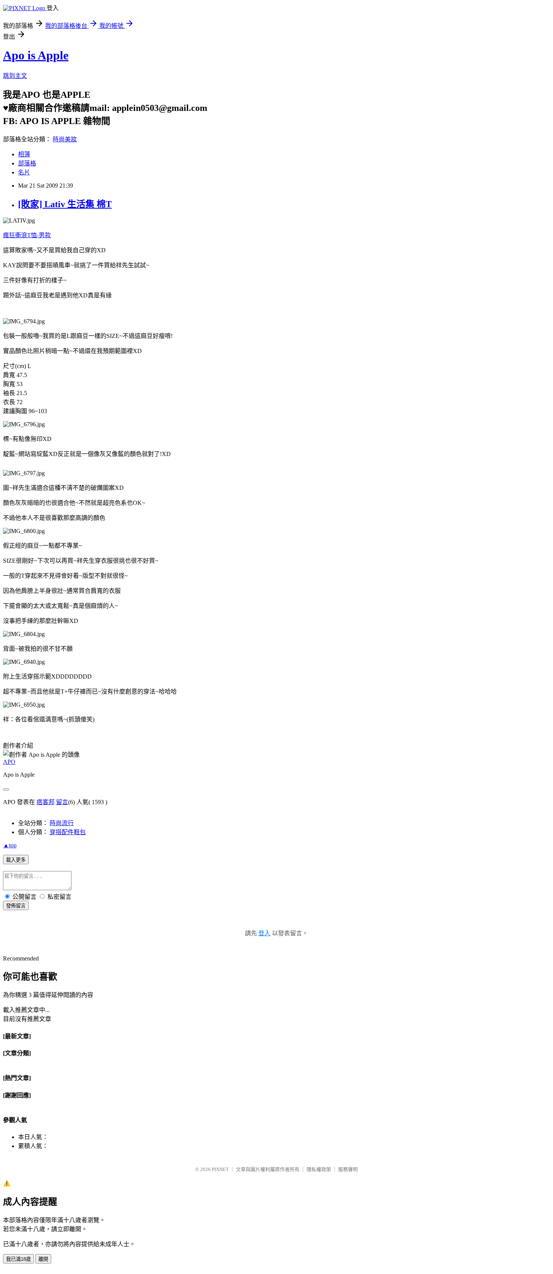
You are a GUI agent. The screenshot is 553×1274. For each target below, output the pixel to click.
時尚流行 (62, 823)
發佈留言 (16, 906)
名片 (24, 172)
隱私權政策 (319, 1169)
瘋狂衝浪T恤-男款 (27, 235)
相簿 (24, 154)
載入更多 (16, 860)
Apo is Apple (35, 55)
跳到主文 (15, 76)
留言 (62, 802)
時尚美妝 (65, 139)
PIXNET (220, 1169)
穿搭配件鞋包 (68, 832)
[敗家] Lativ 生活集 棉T (65, 204)
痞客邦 (45, 802)
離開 (43, 1259)
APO (9, 762)
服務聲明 (348, 1169)
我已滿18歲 (18, 1259)
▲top (10, 845)
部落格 (27, 163)
